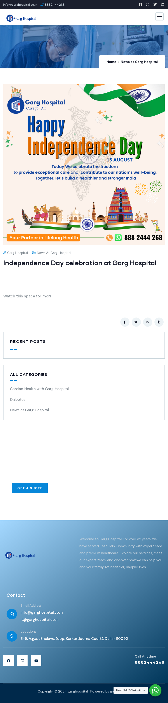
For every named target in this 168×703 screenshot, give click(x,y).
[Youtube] (36, 660)
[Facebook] (8, 660)
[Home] (19, 555)
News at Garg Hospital (139, 62)
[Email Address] (12, 614)
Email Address (31, 605)
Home (111, 62)
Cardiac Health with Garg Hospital (39, 388)
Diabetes (17, 399)
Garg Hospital (17, 253)
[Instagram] (22, 660)
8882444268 (150, 662)
